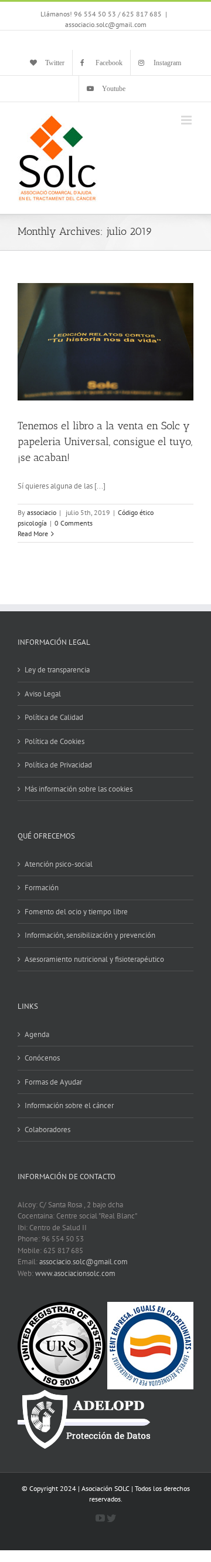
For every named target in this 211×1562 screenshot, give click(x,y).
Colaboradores (47, 1130)
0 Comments (74, 523)
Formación (42, 888)
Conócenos (42, 1058)
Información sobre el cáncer (69, 1105)
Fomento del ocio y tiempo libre (76, 912)
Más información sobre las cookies (78, 789)
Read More (33, 533)
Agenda (37, 1034)
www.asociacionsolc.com (75, 1273)
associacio (41, 512)
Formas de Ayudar (53, 1082)
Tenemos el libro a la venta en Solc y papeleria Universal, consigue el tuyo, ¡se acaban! (105, 441)
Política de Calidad (54, 717)
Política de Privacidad (58, 765)
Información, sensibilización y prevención (90, 935)
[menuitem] (47, 63)
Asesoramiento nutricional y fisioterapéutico (94, 959)
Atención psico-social (59, 864)
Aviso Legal (43, 694)
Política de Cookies (54, 741)
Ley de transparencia (57, 670)
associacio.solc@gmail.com (106, 24)
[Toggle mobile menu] (187, 120)
